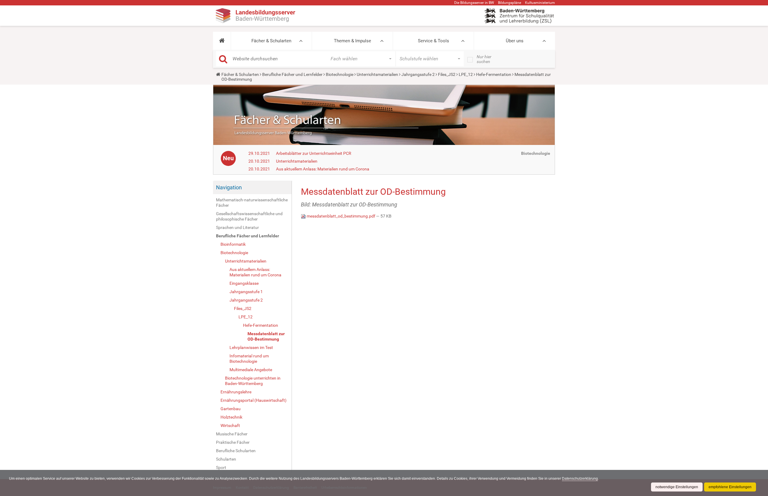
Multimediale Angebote (251, 369)
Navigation (229, 187)
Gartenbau (230, 408)
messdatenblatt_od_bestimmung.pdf (341, 216)
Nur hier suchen (484, 59)
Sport (221, 467)
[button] (222, 40)
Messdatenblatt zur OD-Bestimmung (266, 336)
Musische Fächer (232, 433)
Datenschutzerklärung (580, 478)
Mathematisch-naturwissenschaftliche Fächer (252, 202)
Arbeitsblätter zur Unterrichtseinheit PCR (313, 153)
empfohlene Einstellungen (730, 487)
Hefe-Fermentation (493, 74)
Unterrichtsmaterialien (377, 74)
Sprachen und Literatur (237, 227)
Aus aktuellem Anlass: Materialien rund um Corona (322, 169)
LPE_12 (466, 74)
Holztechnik (231, 417)
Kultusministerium (540, 3)
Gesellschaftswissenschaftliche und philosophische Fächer (249, 216)
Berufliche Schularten (236, 450)
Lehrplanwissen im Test (251, 347)
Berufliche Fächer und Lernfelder (292, 74)
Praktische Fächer (233, 442)
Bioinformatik (233, 244)
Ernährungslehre (235, 391)
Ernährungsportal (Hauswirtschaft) (253, 400)
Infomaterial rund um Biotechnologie (249, 358)
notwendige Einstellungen (677, 487)
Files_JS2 (446, 74)
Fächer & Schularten (271, 41)
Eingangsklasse (244, 283)
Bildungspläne (509, 3)
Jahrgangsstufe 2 (418, 74)
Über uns (515, 41)
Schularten (226, 459)
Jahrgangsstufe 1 (246, 291)
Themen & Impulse (352, 41)
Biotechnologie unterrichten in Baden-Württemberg (252, 381)
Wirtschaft (230, 425)
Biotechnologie (339, 74)
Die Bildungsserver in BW (474, 3)
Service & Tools (433, 41)
